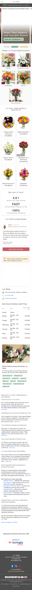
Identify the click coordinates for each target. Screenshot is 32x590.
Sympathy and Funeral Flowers (12, 486)
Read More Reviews (16, 249)
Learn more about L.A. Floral (9, 522)
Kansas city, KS (6, 378)
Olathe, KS (12, 381)
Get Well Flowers (8, 489)
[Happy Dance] (5, 226)
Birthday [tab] (7, 47)
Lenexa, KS (23, 378)
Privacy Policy (14, 584)
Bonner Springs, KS (7, 375)
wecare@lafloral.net (16, 560)
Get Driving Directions (11, 298)
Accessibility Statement (24, 584)
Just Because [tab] (24, 47)
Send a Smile (9, 39)
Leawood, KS (15, 378)
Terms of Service (5, 584)
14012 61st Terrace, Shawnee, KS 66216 (16, 557)
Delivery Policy (16, 586)
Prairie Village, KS (7, 383)
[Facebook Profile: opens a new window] (12, 566)
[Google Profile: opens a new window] (16, 566)
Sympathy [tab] (15, 47)
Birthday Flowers (8, 480)
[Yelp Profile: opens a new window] (20, 566)
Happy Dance (11, 226)
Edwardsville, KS (18, 375)
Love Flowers (7, 482)
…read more (3, 409)
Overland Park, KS (22, 381)
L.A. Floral (16, 1)
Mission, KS (5, 381)
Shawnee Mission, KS (18, 383)
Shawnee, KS (6, 386)
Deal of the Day (8, 492)
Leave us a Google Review (16, 571)
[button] (28, 586)
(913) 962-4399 (9, 295)
